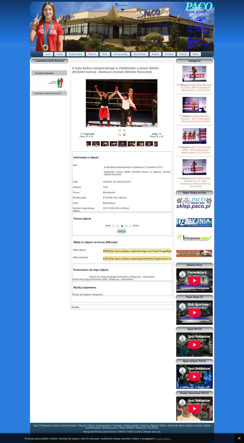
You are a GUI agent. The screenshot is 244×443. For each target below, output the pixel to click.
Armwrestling (121, 54)
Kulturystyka (75, 54)
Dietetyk (172, 425)
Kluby (60, 54)
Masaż (154, 425)
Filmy (195, 54)
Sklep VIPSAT (126, 427)
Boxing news (110, 427)
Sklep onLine (186, 425)
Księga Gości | (132, 425)
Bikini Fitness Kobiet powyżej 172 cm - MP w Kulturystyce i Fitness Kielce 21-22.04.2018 (195, 182)
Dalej (154, 134)
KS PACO (153, 427)
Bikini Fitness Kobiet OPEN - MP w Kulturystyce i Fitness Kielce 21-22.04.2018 (196, 150)
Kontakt (169, 54)
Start (48, 54)
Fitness (92, 54)
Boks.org (141, 427)
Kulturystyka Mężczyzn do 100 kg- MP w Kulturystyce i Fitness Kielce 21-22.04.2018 (196, 88)
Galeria (183, 54)
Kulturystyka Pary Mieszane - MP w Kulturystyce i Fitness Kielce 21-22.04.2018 (196, 119)
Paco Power (140, 54)
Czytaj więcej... (164, 438)
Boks (105, 54)
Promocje (46, 425)
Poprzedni (89, 134)
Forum (155, 54)
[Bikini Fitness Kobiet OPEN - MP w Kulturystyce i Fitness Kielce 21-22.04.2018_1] (194, 143)
